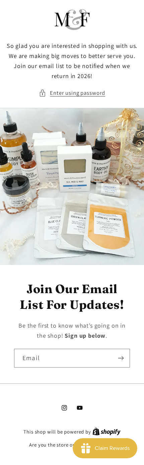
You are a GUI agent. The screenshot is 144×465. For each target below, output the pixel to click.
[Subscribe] (121, 357)
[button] (72, 93)
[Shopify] (106, 431)
